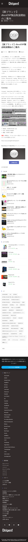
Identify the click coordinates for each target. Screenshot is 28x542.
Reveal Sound (7, 426)
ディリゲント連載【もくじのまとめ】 (11, 494)
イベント (5, 467)
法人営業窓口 (6, 500)
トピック (5, 471)
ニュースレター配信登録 (14, 367)
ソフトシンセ (15, 339)
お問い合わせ (6, 519)
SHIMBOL (6, 435)
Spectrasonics (14, 328)
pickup (14, 318)
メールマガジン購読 (7, 504)
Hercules (6, 407)
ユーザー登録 (6, 511)
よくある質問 (6, 480)
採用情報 (5, 493)
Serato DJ (20, 323)
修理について (6, 498)
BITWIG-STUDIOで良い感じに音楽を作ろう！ (11, 297)
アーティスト (6, 465)
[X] (5, 525)
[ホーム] (2, 20)
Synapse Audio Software (9, 447)
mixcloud (13, 315)
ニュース (5, 473)
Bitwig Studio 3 (6, 302)
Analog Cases (7, 380)
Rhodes (5, 428)
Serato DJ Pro (5, 325)
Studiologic (5, 333)
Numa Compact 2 (6, 318)
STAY (5, 440)
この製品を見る (14, 162)
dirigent (22, 51)
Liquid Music (5, 315)
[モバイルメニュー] (2, 3)
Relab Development (8, 421)
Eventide (6, 401)
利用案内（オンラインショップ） (10, 508)
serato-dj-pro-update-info (9, 323)
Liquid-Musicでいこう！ (18, 312)
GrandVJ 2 (11, 310)
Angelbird (5, 294)
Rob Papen (4, 320)
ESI (17, 304)
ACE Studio (6, 375)
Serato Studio (14, 325)
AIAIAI (5, 378)
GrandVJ (4, 310)
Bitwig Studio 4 (16, 302)
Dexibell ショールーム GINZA (9, 491)
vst (9, 339)
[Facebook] (9, 525)
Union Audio (7, 454)
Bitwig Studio (5, 299)
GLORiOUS (6, 405)
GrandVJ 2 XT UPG (6, 312)
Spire (22, 328)
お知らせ (5, 484)
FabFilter (22, 304)
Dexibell (12, 304)
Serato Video (5, 328)
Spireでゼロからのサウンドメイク (9, 331)
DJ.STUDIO (6, 396)
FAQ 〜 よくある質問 (15, 307)
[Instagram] (14, 525)
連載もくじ (4, 342)
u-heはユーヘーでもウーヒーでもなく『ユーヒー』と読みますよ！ (13, 337)
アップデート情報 (7, 482)
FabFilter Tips (5, 307)
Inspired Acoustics (8, 410)
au (10, 294)
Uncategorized (7, 456)
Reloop (20, 318)
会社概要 (5, 515)
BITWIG (15, 294)
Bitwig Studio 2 (15, 299)
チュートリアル (6, 469)
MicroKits (6, 412)
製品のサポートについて (8, 496)
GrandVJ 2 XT (19, 310)
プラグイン (22, 339)
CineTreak (6, 389)
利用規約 (5, 502)
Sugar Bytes (14, 333)
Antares (6, 384)
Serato (11, 320)
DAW (23, 302)
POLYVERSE (6, 417)
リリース (11, 20)
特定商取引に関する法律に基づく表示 (11, 509)
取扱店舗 (5, 506)
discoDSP (5, 167)
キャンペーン (6, 463)
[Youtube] (18, 525)
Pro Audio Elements (8, 419)
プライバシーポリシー (8, 517)
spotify (21, 331)
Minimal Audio (7, 414)
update (4, 339)
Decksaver (5, 304)
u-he (20, 333)
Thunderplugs (7, 449)
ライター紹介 (6, 513)
